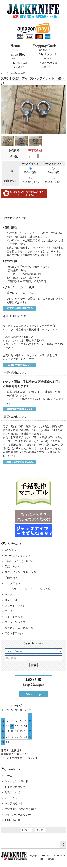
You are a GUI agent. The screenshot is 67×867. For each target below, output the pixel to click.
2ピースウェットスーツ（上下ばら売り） (29, 588)
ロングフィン (12, 583)
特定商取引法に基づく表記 (20, 809)
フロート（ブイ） (15, 605)
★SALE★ (10, 550)
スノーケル (11, 599)
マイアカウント (14, 803)
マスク (8, 594)
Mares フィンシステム (18, 555)
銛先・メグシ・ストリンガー (22, 572)
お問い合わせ (12, 820)
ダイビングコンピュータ (19, 627)
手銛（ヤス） (12, 566)
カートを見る (12, 797)
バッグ (8, 611)
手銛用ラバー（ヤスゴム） (20, 561)
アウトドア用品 (14, 633)
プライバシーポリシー (18, 814)
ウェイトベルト (14, 616)
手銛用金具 (18, 73)
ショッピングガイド (16, 781)
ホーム (5, 73)
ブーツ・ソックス (15, 622)
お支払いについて (15, 786)
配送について (12, 792)
